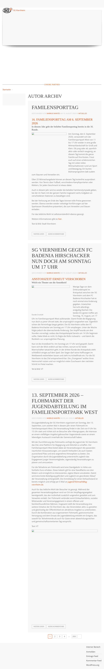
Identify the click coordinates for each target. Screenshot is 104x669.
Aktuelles (82, 113)
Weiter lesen (38, 234)
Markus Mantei (53, 113)
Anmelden (90, 651)
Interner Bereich (93, 647)
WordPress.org (92, 665)
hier (60, 219)
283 (74, 636)
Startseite (7, 89)
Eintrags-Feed (92, 656)
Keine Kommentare (56, 234)
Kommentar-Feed (93, 660)
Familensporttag (55, 107)
